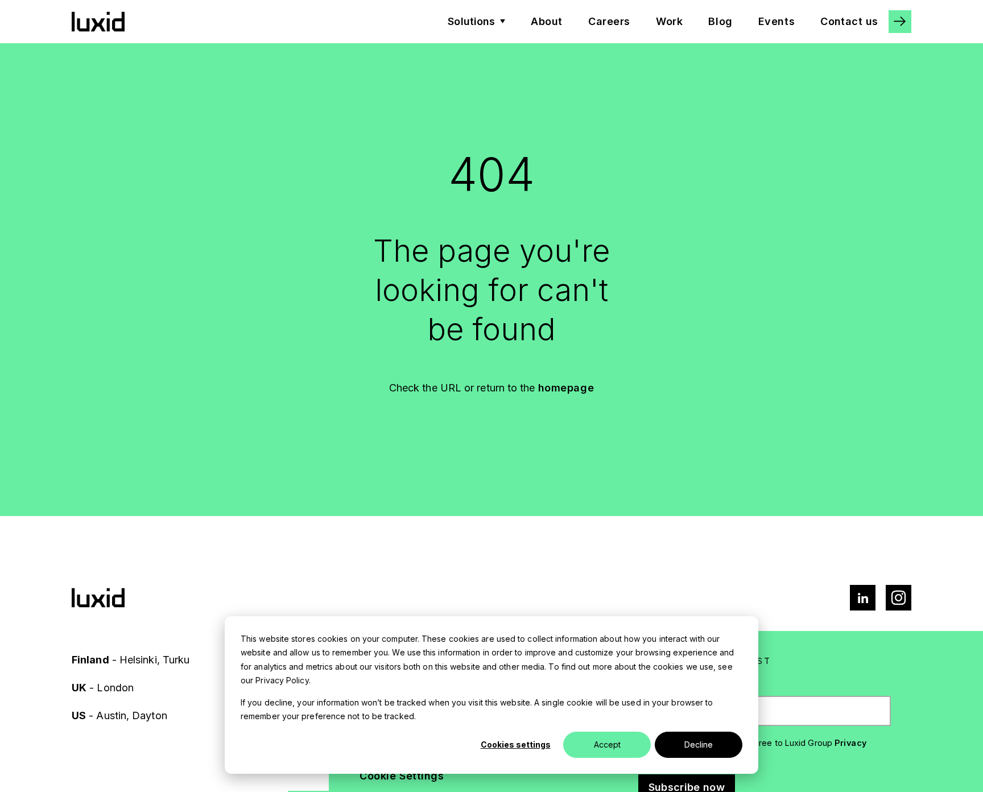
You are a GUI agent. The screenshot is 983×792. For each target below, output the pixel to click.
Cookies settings (516, 744)
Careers (609, 21)
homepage (566, 388)
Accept (607, 744)
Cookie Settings (402, 776)
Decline (698, 744)
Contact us (849, 21)
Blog (720, 21)
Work (669, 21)
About (547, 21)
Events (776, 21)
